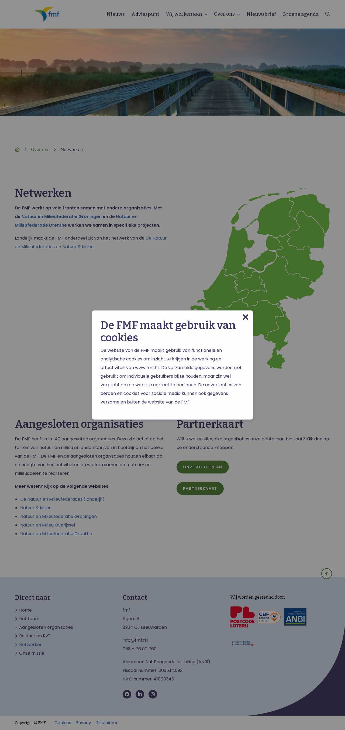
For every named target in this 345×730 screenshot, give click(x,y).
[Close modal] (245, 317)
